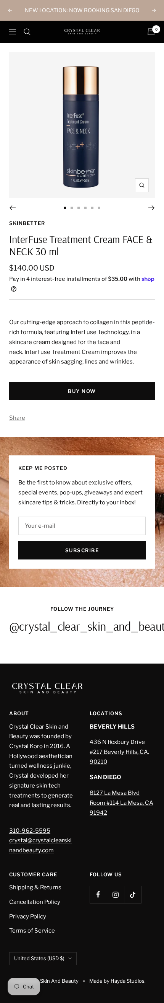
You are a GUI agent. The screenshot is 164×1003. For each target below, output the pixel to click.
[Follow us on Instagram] (115, 894)
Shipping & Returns (35, 887)
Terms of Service (32, 930)
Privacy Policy (27, 916)
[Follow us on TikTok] (132, 894)
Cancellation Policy (34, 902)
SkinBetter (27, 223)
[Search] (27, 31)
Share (17, 417)
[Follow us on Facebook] (98, 894)
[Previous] (12, 207)
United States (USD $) (39, 958)
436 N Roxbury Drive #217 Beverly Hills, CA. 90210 (119, 752)
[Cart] (151, 31)
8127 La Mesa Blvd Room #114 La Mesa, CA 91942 (121, 802)
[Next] (151, 207)
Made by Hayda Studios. (117, 981)
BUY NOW (82, 391)
